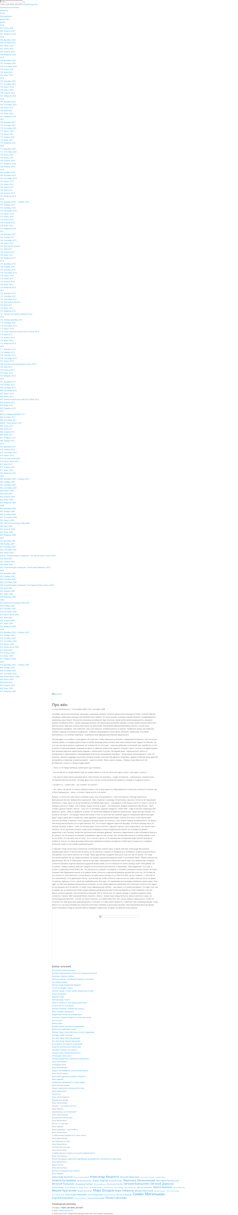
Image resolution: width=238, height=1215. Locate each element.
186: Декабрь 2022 (8, 101)
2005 (2, 600)
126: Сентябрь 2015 (8, 299)
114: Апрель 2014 (7, 337)
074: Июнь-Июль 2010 (9, 461)
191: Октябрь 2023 (8, 84)
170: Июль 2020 (6, 155)
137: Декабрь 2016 (8, 264)
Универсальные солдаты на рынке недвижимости (73, 1153)
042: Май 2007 (6, 558)
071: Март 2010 (6, 470)
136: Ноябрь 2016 (7, 267)
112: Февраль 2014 (8, 343)
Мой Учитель (57, 1165)
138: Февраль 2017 (8, 258)
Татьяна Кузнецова (95, 1198)
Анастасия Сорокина (147, 1177)
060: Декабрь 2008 (8, 508)
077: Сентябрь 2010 (8, 452)
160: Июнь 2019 (6, 187)
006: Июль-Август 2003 (9, 676)
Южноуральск (6, 16)
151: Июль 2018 (6, 216)
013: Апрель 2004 (7, 653)
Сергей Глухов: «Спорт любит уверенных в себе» (73, 991)
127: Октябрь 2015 (8, 296)
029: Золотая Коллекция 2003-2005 (15, 603)
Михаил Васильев (144, 1190)
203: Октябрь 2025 (8, 42)
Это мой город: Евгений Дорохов (66, 1038)
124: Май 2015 (6, 305)
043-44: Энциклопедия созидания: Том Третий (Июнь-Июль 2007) (28, 555)
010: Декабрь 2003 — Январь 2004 (14, 665)
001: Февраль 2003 (8, 691)
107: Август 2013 (7, 361)
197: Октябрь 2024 (8, 63)
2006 (2, 570)
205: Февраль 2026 (8, 34)
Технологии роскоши (61, 1147)
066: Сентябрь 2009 (8, 488)
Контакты (4, 10)
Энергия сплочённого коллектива (66, 1047)
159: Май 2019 (6, 190)
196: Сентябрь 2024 (8, 66)
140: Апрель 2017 (7, 252)
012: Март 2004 (6, 656)
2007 (2, 538)
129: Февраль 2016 (8, 287)
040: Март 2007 (6, 564)
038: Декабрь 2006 (8, 573)
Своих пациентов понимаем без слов (68, 1088)
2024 (2, 57)
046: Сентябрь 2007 (8, 549)
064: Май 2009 (6, 493)
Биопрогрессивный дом (62, 1117)
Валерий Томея (115, 1180)
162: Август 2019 (7, 181)
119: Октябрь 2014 (8, 323)
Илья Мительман (96, 1187)
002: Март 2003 (6, 688)
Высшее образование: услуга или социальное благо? (74, 973)
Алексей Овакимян (130, 1176)
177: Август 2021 (7, 131)
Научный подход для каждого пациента (69, 1076)
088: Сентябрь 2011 (8, 420)
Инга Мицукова (130, 1187)
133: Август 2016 (7, 275)
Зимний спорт (58, 997)
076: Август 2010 (7, 455)
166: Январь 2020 (7, 166)
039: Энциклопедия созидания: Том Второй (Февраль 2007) (25, 567)
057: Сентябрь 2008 (8, 517)
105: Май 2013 (6, 367)
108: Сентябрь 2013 (8, 358)
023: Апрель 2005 (7, 620)
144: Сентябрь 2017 (8, 240)
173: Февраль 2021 (8, 143)
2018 (2, 199)
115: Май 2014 (6, 334)
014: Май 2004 (6, 650)
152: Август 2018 (7, 214)
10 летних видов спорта (62, 988)
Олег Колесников (172, 1191)
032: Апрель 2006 (7, 591)
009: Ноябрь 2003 (7, 667)
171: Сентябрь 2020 (8, 152)
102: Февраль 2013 (8, 376)
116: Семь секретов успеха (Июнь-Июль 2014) (19, 331)
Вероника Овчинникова (139, 1180)
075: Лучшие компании (10, 458)
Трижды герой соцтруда (62, 1035)
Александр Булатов (62, 1176)
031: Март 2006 (6, 594)
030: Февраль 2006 (8, 597)
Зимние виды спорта (61, 999)
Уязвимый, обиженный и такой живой (68, 1082)
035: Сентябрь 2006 (8, 582)
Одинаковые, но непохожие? (64, 1112)
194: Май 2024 (6, 72)
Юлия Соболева (116, 1197)
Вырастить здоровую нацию (64, 1029)
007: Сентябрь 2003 (8, 673)
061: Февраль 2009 (8, 502)
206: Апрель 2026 (7, 31)
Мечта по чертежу (60, 1123)
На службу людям (59, 982)
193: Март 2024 (6, 75)
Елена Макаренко (71, 1187)
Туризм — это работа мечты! (64, 1106)
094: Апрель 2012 (7, 402)
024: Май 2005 (6, 617)
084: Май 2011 (6, 429)
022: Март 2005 (6, 623)
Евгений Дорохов (162, 1183)
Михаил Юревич (159, 1191)
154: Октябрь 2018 (8, 208)
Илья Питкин (108, 1187)
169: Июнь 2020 (6, 157)
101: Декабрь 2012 (8, 382)
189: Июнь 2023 (6, 90)
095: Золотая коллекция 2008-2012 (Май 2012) (19, 399)
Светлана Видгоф (124, 1194)
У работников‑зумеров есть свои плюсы (69, 1135)
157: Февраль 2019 (8, 196)
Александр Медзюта (104, 1176)
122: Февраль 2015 (8, 311)
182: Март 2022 (6, 113)
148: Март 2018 (6, 225)
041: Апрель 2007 (7, 561)
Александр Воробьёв (81, 1177)
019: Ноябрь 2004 (7, 635)
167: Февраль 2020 (8, 163)
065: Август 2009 (7, 491)
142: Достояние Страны (10, 246)
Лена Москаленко (62, 709)
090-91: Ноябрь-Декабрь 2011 (12, 414)
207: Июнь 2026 (6, 28)
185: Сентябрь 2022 (8, 104)
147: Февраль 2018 (8, 228)
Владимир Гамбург (84, 1184)
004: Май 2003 (6, 682)
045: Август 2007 (7, 552)
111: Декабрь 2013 (8, 349)
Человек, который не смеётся (64, 1050)
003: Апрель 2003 (7, 685)
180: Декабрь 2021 (8, 122)
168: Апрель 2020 (7, 160)
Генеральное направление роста (66, 1053)
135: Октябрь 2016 (8, 270)
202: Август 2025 (7, 45)
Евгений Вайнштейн (136, 1183)
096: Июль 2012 (6, 396)
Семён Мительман (149, 1194)
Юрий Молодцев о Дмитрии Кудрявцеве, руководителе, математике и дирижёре (86, 1159)
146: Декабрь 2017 (8, 234)
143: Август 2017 (7, 243)
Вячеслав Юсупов (114, 1184)
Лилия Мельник (179, 1187)
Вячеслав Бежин (100, 1184)
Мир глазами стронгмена (63, 1011)
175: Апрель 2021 (7, 137)
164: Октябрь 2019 (8, 175)
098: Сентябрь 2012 (8, 390)
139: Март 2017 (6, 255)
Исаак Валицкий (59, 994)
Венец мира (57, 1023)
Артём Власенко (84, 1180)
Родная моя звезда (60, 1100)
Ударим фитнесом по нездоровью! (67, 1014)
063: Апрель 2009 (7, 496)
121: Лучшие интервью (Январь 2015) (16, 314)
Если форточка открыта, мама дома (67, 1044)
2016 (2, 261)
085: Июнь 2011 (6, 426)
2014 (2, 317)
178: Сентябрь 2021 (8, 128)
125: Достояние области (10, 302)
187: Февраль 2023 (8, 96)
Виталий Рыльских (63, 1183)
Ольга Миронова (95, 1194)
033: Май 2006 (6, 588)
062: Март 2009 (6, 499)
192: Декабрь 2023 (8, 81)
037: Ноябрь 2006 (7, 576)
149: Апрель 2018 (7, 222)
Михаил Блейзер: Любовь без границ (68, 1008)
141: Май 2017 (6, 249)
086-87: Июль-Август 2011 (11, 423)
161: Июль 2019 (6, 184)
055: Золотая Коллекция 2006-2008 (15, 523)
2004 (2, 629)
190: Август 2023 (7, 87)
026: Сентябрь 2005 (8, 611)
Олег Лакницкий (58, 1195)
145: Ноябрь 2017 (7, 237)
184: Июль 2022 (6, 107)
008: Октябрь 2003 (8, 670)
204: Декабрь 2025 (8, 40)
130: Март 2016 (6, 284)
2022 (2, 99)
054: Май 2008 (6, 526)
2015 (2, 290)
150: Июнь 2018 (6, 219)
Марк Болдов (103, 1190)
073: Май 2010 (6, 464)
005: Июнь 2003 (6, 679)
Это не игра (57, 1020)
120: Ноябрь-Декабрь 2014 (11, 320)
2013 (2, 346)
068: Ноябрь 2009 (7, 482)
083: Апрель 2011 (7, 432)
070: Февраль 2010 (8, 473)
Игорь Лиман (84, 1187)
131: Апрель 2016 (7, 281)
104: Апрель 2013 (7, 370)
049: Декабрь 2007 (8, 541)
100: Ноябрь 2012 (7, 384)
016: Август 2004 (7, 644)
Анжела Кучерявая (64, 1180)
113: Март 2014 (6, 340)
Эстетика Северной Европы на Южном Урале (71, 1017)
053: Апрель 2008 (7, 529)
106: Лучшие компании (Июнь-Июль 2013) (18, 364)
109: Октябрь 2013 (8, 355)
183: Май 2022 (6, 110)
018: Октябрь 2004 (8, 638)
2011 (2, 411)
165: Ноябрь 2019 (7, 172)
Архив (2, 22)
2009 (2, 476)
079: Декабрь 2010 (8, 446)
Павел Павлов (109, 1195)
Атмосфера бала (59, 1064)
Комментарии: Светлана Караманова (68, 1026)
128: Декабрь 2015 (8, 293)
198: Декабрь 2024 (8, 60)
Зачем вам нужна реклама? (63, 970)
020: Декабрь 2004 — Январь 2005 (14, 632)
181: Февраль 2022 (8, 116)
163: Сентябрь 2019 (8, 178)
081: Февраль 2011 (8, 438)
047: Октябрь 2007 (8, 547)
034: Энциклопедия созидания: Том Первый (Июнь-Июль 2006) (27, 585)
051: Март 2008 (6, 532)
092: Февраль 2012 (8, 408)
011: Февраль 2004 (8, 659)
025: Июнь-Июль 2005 (9, 614)
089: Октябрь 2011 (8, 417)
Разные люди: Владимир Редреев (66, 985)
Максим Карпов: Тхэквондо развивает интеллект (73, 979)
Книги (2, 13)
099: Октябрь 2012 (8, 387)
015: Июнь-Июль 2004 (9, 647)
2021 (2, 119)
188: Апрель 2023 (7, 93)
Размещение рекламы (9, 7)
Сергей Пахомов (80, 1198)
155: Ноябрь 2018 (7, 205)
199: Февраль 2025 (8, 54)
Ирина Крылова (162, 1187)
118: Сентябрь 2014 (8, 326)
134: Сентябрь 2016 (8, 273)
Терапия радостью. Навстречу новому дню (70, 1058)
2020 (2, 146)
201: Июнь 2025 (6, 48)
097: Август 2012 (7, 393)
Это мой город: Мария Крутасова (66, 1041)
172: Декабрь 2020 (8, 149)
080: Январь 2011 (7, 440)
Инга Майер (118, 1187)
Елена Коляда (58, 1187)
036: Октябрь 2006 (8, 579)
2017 (2, 231)
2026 (2, 25)
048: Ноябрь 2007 (7, 544)
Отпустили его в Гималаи (63, 1005)
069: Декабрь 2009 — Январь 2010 (14, 479)
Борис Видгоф (100, 1180)
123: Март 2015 (6, 308)
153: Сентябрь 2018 (8, 211)
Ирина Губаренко (144, 1187)
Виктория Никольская (167, 1180)
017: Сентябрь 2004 (8, 641)
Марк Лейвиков (124, 1190)
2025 (2, 37)
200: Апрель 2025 (7, 51)
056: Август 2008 (7, 520)
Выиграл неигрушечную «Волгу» (66, 1171)
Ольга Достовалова (75, 1194)
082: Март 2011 (6, 435)
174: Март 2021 (6, 140)
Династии (56, 1094)
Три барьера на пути (61, 1141)
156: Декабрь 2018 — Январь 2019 (14, 202)
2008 (2, 505)
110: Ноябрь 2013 (7, 352)
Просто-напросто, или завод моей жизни (69, 1002)
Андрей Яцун (160, 1177)
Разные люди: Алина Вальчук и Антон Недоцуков (73, 1032)
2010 (2, 443)
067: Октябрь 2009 (8, 485)
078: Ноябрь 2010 (7, 449)
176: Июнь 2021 (6, 134)
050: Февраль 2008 (8, 535)
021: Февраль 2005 (8, 626)
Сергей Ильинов (62, 1197)
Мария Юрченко (85, 1191)
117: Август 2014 (7, 329)
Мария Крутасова (64, 1190)
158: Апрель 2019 (7, 193)
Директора (4, 19)
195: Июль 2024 (6, 69)
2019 (2, 169)
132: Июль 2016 (6, 278)
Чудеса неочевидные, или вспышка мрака (70, 1070)
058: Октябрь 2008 (8, 514)
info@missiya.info (65, 1210)
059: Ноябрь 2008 (7, 511)
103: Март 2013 (6, 373)
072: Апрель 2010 (7, 467)
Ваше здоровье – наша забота (65, 1129)
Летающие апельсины (61, 1056)
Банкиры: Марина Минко (63, 976)
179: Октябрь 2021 (8, 125)
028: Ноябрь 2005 (7, 606)
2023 (2, 78)
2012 (2, 379)
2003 (2, 662)
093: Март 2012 (6, 405)
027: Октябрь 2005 (8, 608)
